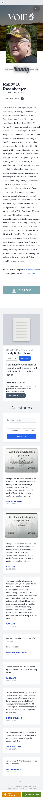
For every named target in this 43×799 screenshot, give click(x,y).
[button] (21, 460)
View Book (12, 358)
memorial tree (32, 269)
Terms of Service (28, 788)
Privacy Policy (14, 788)
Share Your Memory (16, 395)
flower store (30, 273)
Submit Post (21, 436)
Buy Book (25, 358)
